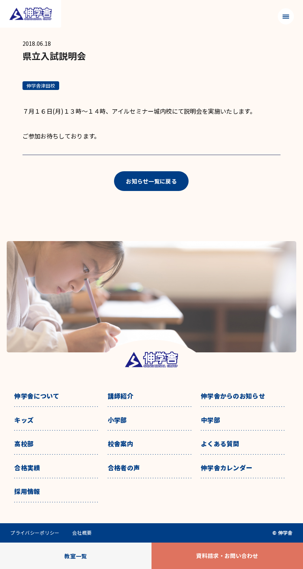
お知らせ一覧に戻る (151, 181)
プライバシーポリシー (35, 532)
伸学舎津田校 (40, 85)
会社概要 (82, 532)
